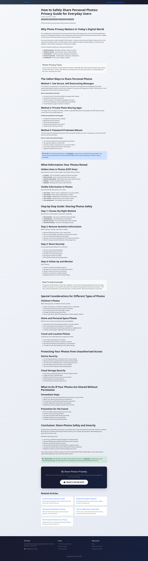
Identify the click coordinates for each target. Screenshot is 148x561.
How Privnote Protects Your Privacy (54, 520)
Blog (111, 2)
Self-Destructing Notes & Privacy (53, 509)
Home (107, 2)
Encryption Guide (97, 549)
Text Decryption (62, 549)
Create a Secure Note (75, 482)
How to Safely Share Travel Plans (87, 509)
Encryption (116, 2)
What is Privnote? (97, 546)
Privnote (26, 2)
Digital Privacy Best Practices (86, 499)
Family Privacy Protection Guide (53, 499)
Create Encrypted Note (64, 544)
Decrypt (121, 2)
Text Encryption (62, 546)
